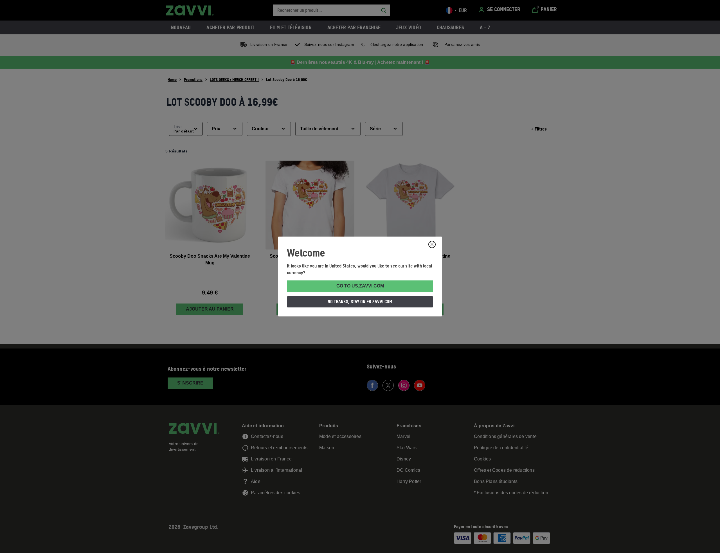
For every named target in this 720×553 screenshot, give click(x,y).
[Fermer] (432, 244)
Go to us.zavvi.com (360, 286)
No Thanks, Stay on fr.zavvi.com (360, 301)
